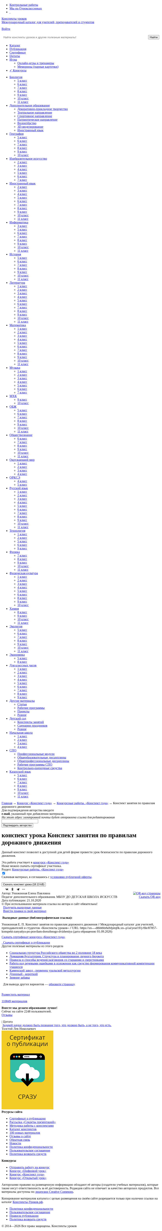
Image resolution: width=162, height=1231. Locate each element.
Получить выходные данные (22, 907)
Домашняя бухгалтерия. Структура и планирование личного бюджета (56, 956)
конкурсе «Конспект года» (51, 862)
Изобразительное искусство (28, 158)
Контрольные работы (23, 4)
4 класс (22, 169)
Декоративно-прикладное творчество (42, 109)
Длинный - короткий (23, 974)
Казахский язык (20, 771)
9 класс (22, 94)
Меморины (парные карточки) (37, 66)
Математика (17, 325)
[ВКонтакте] (7, 889)
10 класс (23, 98)
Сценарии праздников (32, 725)
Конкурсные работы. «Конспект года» (82, 803)
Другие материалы (22, 700)
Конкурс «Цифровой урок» (27, 1171)
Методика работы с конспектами (31, 1125)
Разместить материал (16, 994)
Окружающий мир (22, 459)
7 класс (22, 87)
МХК (13, 396)
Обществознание (20, 435)
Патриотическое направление (37, 119)
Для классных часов (23, 665)
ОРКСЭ (14, 477)
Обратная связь (19, 1139)
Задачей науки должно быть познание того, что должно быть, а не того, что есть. (56, 1025)
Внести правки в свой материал (24, 911)
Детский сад (17, 718)
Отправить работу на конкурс (29, 1167)
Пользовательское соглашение (29, 1150)
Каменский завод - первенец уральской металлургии (45, 970)
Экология (15, 626)
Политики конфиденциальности (31, 1208)
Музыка (14, 367)
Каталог (14, 45)
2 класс (22, 162)
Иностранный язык (30, 130)
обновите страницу (61, 984)
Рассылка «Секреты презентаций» (32, 1122)
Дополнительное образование (29, 105)
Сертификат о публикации (27, 1118)
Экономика (17, 654)
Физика (14, 552)
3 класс (22, 165)
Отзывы (7, 1015)
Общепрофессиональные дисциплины (43, 761)
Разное (21, 715)
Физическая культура (23, 573)
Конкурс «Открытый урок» (27, 1178)
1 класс (22, 286)
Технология (17, 530)
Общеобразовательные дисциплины (41, 757)
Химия (14, 608)
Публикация (17, 49)
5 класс (22, 80)
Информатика (18, 222)
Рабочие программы (31, 708)
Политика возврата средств (27, 1154)
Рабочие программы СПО (34, 764)
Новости (15, 1143)
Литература (17, 282)
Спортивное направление (34, 116)
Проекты (23, 711)
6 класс (22, 84)
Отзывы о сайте (20, 1136)
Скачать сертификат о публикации (26, 942)
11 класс (22, 102)
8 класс (22, 91)
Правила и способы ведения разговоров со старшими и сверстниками (56, 959)
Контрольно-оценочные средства (39, 768)
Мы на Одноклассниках (25, 8)
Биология (15, 77)
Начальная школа (21, 732)
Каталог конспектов (23, 1129)
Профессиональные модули (36, 754)
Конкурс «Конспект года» (34, 803)
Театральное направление (34, 112)
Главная (7, 803)
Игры (13, 59)
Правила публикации (24, 1215)
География (16, 133)
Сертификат (17, 52)
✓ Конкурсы (17, 70)
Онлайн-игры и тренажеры (35, 63)
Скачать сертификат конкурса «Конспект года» (33, 937)
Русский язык (18, 488)
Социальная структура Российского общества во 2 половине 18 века (55, 952)
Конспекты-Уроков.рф (28, 1202)
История (15, 254)
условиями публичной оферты (70, 877)
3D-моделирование (30, 126)
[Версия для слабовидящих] (9, 12)
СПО (12, 750)
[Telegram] (18, 889)
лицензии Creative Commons (54, 1191)
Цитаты (14, 56)
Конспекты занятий (30, 722)
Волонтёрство (26, 123)
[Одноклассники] (12, 889)
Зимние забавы (19, 977)
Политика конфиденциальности (31, 1147)
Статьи (22, 704)
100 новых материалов (24, 1132)
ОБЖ (12, 406)
